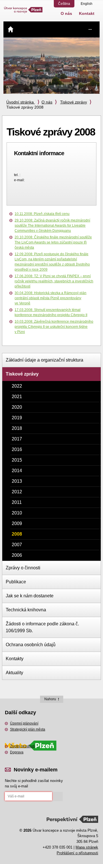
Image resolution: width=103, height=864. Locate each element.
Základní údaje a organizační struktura (44, 360)
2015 (17, 460)
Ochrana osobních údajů (31, 644)
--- (90, 29)
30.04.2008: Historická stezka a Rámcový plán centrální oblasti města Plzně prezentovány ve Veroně (50, 298)
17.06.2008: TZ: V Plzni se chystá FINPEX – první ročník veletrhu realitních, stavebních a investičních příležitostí (54, 281)
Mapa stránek (87, 847)
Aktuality (14, 672)
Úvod (10, 29)
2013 (17, 481)
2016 (17, 449)
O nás (66, 13)
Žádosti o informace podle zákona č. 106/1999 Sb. (42, 627)
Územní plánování (24, 723)
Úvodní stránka (20, 102)
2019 (17, 417)
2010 (17, 512)
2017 (17, 438)
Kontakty (14, 658)
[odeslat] (58, 796)
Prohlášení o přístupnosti (77, 853)
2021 (17, 396)
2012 (17, 491)
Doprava (16, 752)
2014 (17, 470)
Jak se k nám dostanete (30, 595)
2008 (17, 534)
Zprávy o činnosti (23, 567)
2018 (17, 428)
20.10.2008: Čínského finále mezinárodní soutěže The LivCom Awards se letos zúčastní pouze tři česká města (53, 242)
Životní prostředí (22, 746)
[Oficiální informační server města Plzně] (30, 738)
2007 (17, 544)
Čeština (64, 4)
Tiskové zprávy (73, 102)
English (86, 4)
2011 (17, 502)
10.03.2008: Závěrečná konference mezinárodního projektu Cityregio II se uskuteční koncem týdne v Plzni (54, 327)
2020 (17, 407)
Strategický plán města (27, 729)
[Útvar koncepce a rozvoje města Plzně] (23, 7)
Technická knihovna (26, 609)
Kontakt (86, 13)
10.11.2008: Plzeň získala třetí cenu (42, 214)
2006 (17, 555)
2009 (17, 523)
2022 (17, 386)
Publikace (16, 581)
